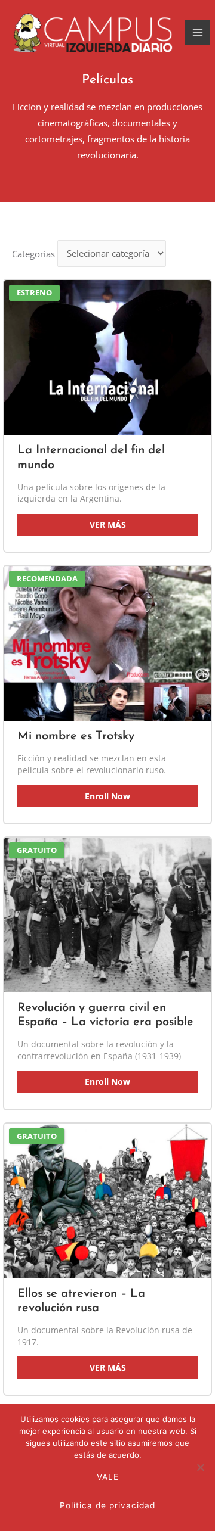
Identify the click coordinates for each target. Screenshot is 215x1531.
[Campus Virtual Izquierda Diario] (92, 33)
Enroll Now (107, 796)
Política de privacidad (107, 1505)
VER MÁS (108, 524)
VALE (108, 1477)
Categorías (33, 253)
